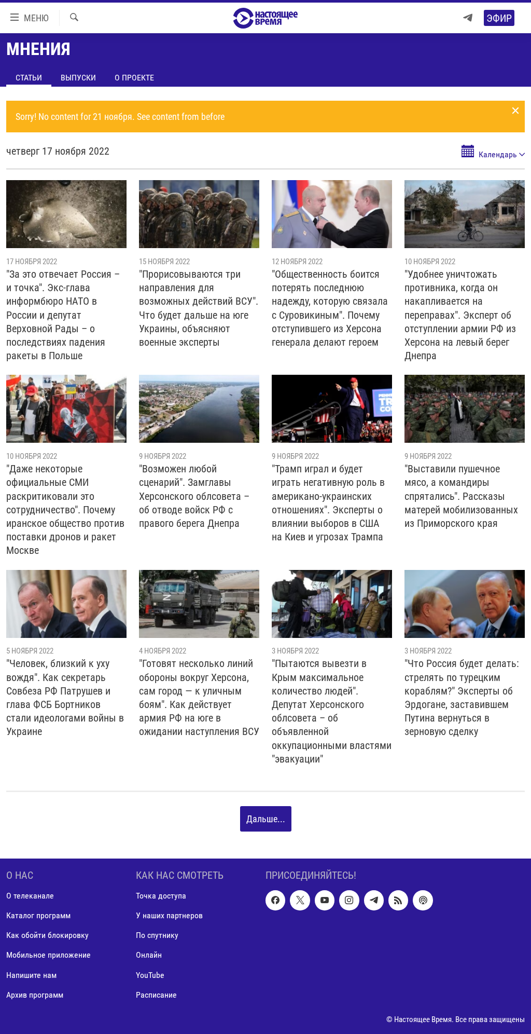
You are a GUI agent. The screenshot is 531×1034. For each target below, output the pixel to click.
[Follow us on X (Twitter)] (300, 900)
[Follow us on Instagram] (349, 900)
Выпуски (78, 78)
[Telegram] (468, 18)
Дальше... (265, 818)
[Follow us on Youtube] (324, 900)
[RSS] (398, 900)
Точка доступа (161, 896)
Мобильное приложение (48, 955)
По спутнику (157, 936)
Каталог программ (38, 916)
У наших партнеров (169, 916)
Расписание (156, 995)
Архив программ (34, 995)
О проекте (134, 78)
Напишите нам (31, 975)
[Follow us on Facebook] (275, 900)
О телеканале (30, 896)
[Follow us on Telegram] (374, 900)
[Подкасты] (422, 900)
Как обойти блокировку (47, 936)
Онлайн (149, 955)
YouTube (150, 975)
